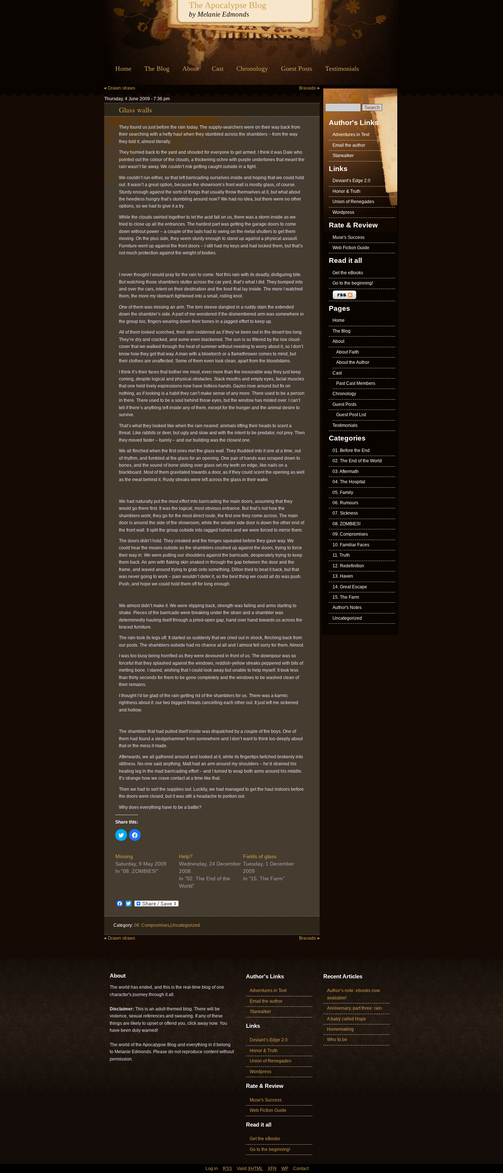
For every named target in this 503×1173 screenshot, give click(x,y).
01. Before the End (351, 450)
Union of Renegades (353, 201)
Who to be (337, 1039)
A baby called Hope (346, 1018)
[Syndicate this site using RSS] (362, 295)
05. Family (343, 492)
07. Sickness (345, 513)
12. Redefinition (348, 565)
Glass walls (135, 109)
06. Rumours (345, 502)
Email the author (349, 145)
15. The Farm (346, 597)
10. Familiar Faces (351, 544)
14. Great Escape (350, 586)
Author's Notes (347, 607)
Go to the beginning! (353, 283)
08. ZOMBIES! (346, 523)
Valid (250, 1168)
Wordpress (343, 212)
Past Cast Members (355, 383)
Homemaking (340, 1029)
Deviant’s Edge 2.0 (351, 180)
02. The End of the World (357, 460)
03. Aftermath (346, 471)
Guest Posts (296, 68)
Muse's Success (349, 237)
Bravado (307, 88)
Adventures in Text (351, 134)
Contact (301, 1168)
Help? (186, 856)
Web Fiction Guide (351, 247)
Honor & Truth (346, 191)
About (190, 68)
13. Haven (343, 576)
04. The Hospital (349, 481)
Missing (124, 856)
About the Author (352, 362)
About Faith (347, 352)
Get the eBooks (348, 272)
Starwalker (343, 155)
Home (123, 68)
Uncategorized (185, 925)
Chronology (252, 68)
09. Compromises (151, 925)
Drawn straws (121, 88)
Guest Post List (351, 414)
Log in (211, 1168)
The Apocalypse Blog (227, 5)
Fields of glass (260, 856)
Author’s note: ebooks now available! (353, 994)
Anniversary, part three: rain (354, 1008)
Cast (218, 68)
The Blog (156, 68)
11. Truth (341, 555)
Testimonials (342, 68)
